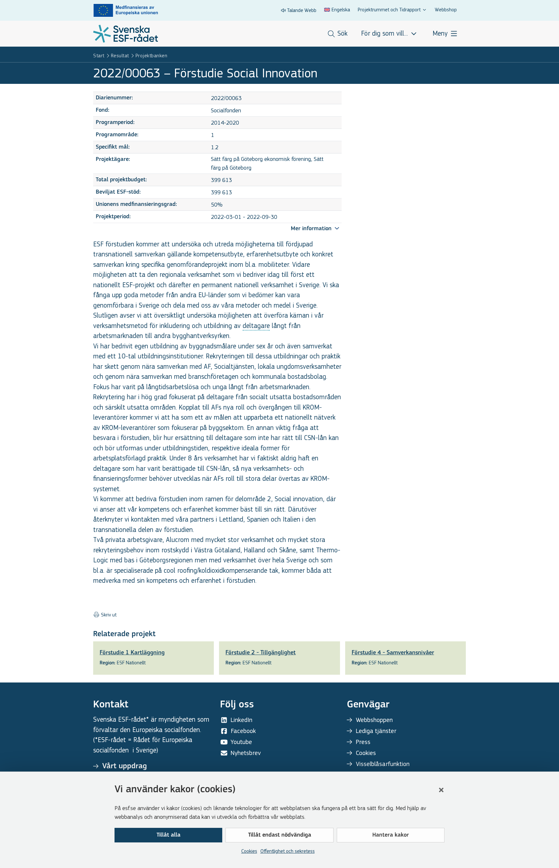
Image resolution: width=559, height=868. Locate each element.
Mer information (312, 229)
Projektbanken (152, 55)
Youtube (241, 742)
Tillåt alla (169, 835)
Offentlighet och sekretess (287, 851)
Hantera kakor (390, 835)
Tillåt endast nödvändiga (279, 835)
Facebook (243, 731)
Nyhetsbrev (246, 753)
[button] (441, 790)
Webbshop (446, 9)
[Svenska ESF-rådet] (125, 34)
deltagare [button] (256, 326)
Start (98, 55)
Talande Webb (301, 10)
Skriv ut (108, 615)
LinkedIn (241, 720)
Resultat (120, 55)
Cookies (249, 851)
